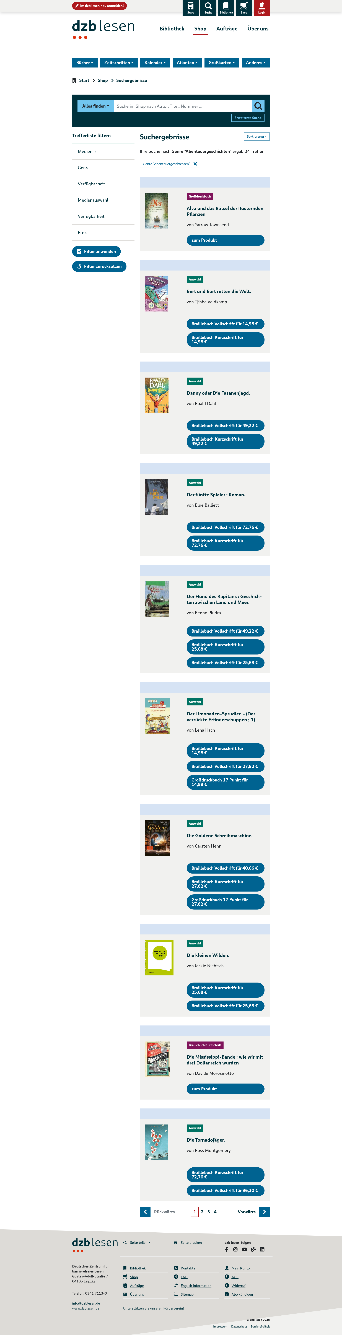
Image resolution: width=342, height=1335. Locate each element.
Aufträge (226, 28)
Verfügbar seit (91, 183)
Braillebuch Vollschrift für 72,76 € (224, 527)
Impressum (220, 1326)
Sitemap (187, 1294)
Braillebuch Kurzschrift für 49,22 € (217, 441)
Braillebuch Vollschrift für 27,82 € (224, 766)
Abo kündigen (242, 1294)
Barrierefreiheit (260, 1326)
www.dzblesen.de (85, 1308)
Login (261, 12)
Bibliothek (226, 12)
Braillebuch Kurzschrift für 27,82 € (217, 884)
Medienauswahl (93, 200)
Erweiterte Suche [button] (247, 117)
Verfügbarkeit (91, 216)
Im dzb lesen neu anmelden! (102, 5)
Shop (244, 12)
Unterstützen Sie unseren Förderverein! (153, 1308)
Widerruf (238, 1285)
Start (190, 12)
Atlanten (185, 63)
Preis (82, 232)
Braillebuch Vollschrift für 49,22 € (224, 425)
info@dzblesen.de (86, 1303)
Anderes (254, 63)
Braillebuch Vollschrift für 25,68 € (224, 663)
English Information (196, 1285)
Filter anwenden (100, 251)
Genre (84, 167)
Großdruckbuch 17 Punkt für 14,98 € (219, 782)
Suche (208, 12)
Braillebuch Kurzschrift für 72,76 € (217, 543)
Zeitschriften (117, 63)
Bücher (83, 63)
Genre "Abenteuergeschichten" (166, 164)
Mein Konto (241, 1268)
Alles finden (94, 106)
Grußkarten (220, 63)
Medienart (88, 151)
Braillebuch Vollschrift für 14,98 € (224, 324)
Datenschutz (239, 1326)
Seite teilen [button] (138, 1242)
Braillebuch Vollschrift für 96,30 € (224, 1190)
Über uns (257, 28)
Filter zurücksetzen (103, 266)
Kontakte (188, 1268)
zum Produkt (204, 240)
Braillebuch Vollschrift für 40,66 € (224, 868)
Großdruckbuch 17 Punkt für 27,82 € (219, 902)
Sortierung (258, 136)
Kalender (153, 63)
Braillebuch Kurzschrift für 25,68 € (217, 647)
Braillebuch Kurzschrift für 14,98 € (217, 339)
